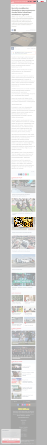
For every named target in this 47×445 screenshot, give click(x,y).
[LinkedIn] (25, 405)
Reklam (23, 424)
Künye (23, 422)
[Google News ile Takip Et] (33, 48)
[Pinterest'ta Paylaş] (26, 174)
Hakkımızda (23, 420)
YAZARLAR (28, 401)
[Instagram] (23, 405)
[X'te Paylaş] (15, 30)
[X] (20, 405)
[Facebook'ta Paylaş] (12, 30)
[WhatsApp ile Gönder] (28, 174)
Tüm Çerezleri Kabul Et (11, 441)
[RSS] (29, 405)
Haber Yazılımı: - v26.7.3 (23, 443)
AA (17, 48)
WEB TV (15, 401)
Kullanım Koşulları (23, 427)
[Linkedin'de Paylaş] (23, 174)
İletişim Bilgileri (23, 436)
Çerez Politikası (23, 430)
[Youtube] (27, 405)
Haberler (13, 5)
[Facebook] (18, 405)
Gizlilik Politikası (23, 429)
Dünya (17, 5)
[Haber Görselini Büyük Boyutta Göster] (23, 39)
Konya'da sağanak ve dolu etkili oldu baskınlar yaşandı (25, 2)
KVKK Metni (23, 434)
